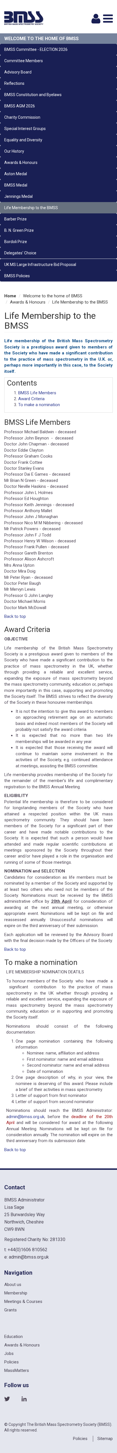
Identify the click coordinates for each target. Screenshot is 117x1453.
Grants (10, 1310)
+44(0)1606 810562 (27, 1249)
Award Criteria (31, 398)
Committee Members (23, 61)
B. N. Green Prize (19, 230)
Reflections (14, 83)
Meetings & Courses (23, 1301)
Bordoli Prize (15, 241)
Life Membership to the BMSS (31, 207)
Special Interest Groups (25, 128)
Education (13, 1336)
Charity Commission (22, 117)
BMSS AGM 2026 (19, 106)
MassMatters (16, 1370)
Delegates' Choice (20, 253)
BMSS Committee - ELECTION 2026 (36, 49)
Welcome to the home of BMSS (41, 38)
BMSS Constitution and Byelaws (33, 94)
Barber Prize (15, 219)
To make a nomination (39, 404)
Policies (11, 1362)
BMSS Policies (17, 276)
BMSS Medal (15, 185)
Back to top (15, 616)
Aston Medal (15, 174)
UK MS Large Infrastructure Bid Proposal (40, 264)
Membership (15, 1293)
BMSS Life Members (37, 392)
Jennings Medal (18, 196)
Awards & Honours (20, 162)
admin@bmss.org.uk (29, 1257)
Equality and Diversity (23, 140)
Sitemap (105, 1438)
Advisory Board (18, 72)
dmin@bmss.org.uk (26, 1116)
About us (12, 1284)
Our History (14, 151)
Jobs (9, 1353)
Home (10, 295)
